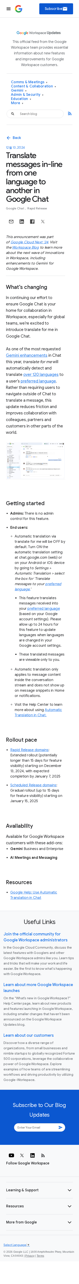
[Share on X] (43, 221)
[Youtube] (11, 1155)
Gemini (19, 91)
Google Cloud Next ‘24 (29, 242)
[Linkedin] (32, 1155)
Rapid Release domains (29, 750)
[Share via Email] (11, 221)
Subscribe (56, 8)
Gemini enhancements (26, 355)
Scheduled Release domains (33, 785)
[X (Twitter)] (22, 1155)
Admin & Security (27, 95)
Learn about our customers (29, 1035)
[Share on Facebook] (32, 221)
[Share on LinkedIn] (21, 221)
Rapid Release (37, 208)
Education (21, 99)
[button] (39, 1190)
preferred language (38, 381)
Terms (40, 1255)
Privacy (29, 1255)
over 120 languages (41, 374)
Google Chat (15, 208)
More (17, 103)
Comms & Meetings (29, 82)
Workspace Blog (25, 247)
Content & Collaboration (33, 86)
